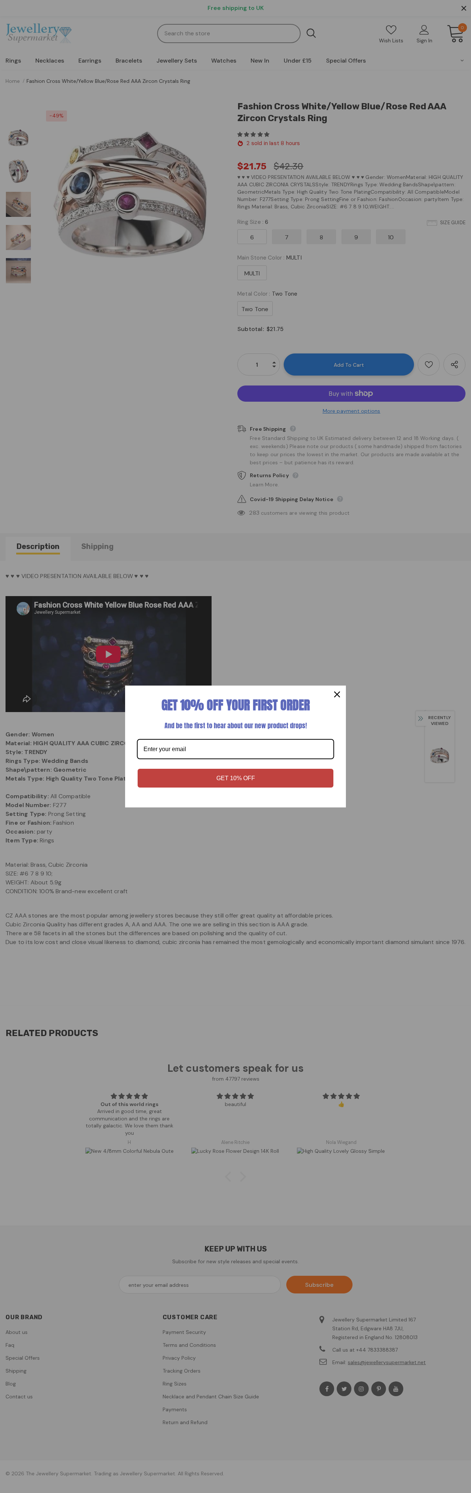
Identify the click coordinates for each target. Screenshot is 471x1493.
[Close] (337, 694)
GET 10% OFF (235, 778)
